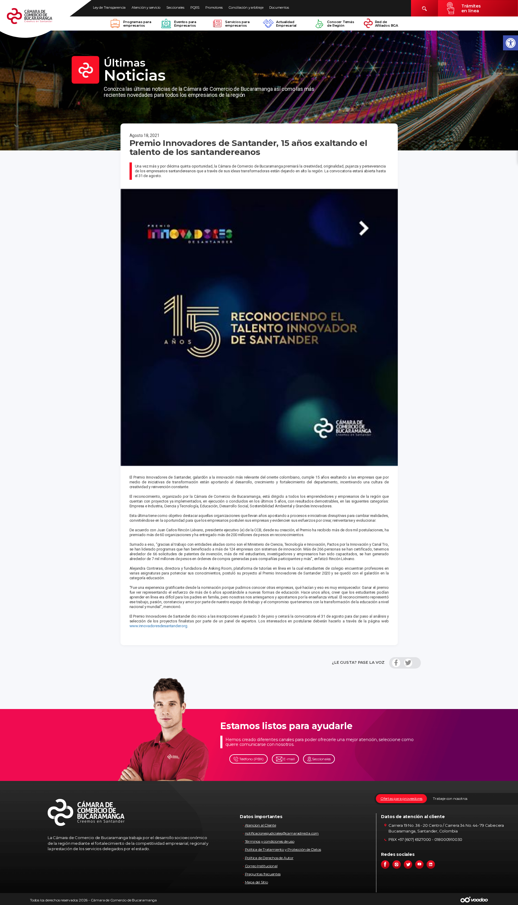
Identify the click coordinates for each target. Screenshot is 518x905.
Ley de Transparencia (109, 7)
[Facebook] (396, 663)
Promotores (214, 7)
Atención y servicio (146, 7)
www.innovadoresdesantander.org (158, 626)
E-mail (288, 759)
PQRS (194, 7)
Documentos (279, 7)
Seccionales (175, 7)
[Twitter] (408, 663)
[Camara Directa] (36, 19)
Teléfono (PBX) (250, 759)
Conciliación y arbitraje (246, 7)
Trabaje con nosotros (450, 798)
